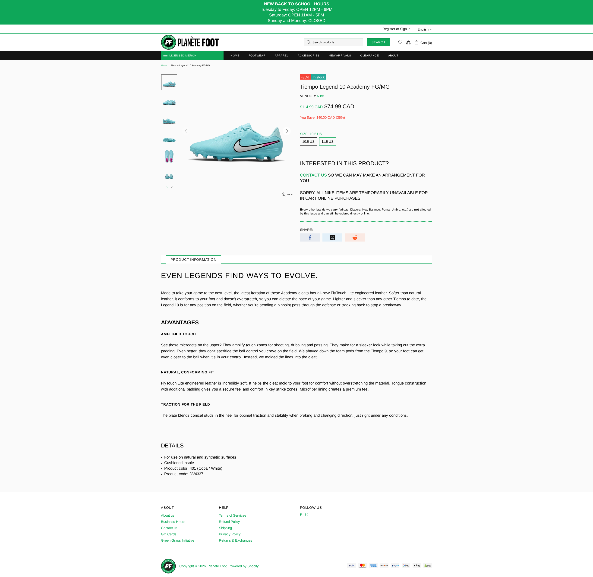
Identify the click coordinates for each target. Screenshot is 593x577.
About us (167, 515)
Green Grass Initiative (177, 540)
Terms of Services (232, 515)
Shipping (225, 528)
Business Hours (173, 522)
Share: (306, 230)
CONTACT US (313, 175)
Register (388, 29)
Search (378, 42)
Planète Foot (190, 42)
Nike (320, 96)
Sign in (405, 29)
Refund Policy (229, 522)
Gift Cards (169, 534)
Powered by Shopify (243, 566)
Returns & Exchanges (235, 540)
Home (164, 65)
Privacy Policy (230, 534)
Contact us (169, 528)
